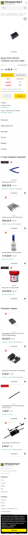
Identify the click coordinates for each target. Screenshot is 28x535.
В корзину (20, 96)
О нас (2, 480)
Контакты (3, 483)
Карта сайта (4, 491)
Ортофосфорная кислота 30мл (11, 252)
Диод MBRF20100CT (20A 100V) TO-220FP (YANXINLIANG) (13, 334)
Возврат (3, 505)
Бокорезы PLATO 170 (8, 182)
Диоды (21, 13)
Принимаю (14, 530)
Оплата (3, 502)
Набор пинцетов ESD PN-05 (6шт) (12, 217)
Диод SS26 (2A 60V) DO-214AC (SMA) (13, 370)
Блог (2, 489)
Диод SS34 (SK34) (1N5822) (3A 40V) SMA (14, 15)
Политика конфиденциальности (9, 508)
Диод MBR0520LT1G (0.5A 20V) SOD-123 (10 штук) (13, 406)
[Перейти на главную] (11, 4)
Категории (3, 13)
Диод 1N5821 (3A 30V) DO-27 (11, 443)
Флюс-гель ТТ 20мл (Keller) (10, 287)
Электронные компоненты (12, 13)
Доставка (3, 500)
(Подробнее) (18, 188)
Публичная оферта (6, 511)
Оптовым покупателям (7, 514)
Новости (3, 486)
